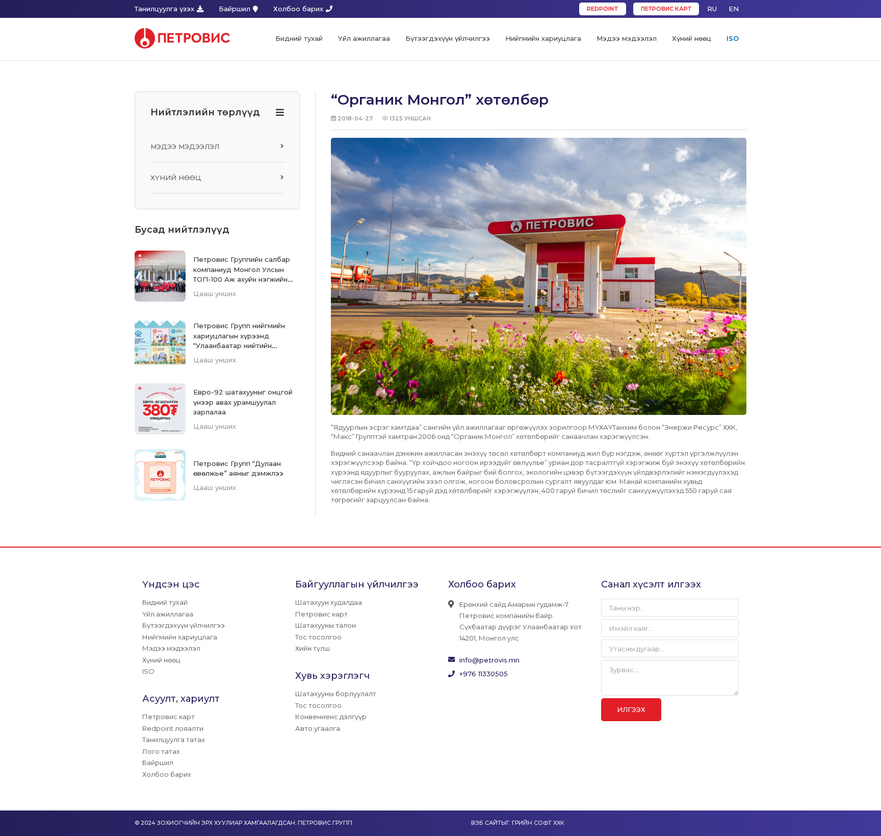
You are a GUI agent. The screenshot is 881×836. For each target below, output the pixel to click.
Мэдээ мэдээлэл (184, 146)
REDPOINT (602, 8)
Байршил (234, 9)
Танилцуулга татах (173, 739)
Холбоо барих (298, 9)
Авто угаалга (317, 728)
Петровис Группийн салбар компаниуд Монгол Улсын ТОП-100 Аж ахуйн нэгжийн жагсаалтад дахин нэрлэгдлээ (241, 279)
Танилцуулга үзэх (164, 9)
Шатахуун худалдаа (328, 602)
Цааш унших (214, 293)
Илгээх (631, 709)
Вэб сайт (486, 822)
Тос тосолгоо (318, 637)
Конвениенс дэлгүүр (331, 716)
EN (734, 9)
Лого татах (161, 751)
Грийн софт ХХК (538, 822)
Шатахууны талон (325, 625)
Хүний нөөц (175, 178)
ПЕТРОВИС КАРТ (666, 8)
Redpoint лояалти (172, 728)
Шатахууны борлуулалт (335, 694)
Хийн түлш (312, 648)
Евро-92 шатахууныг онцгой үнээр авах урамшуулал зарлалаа (243, 401)
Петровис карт (168, 716)
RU (712, 9)
